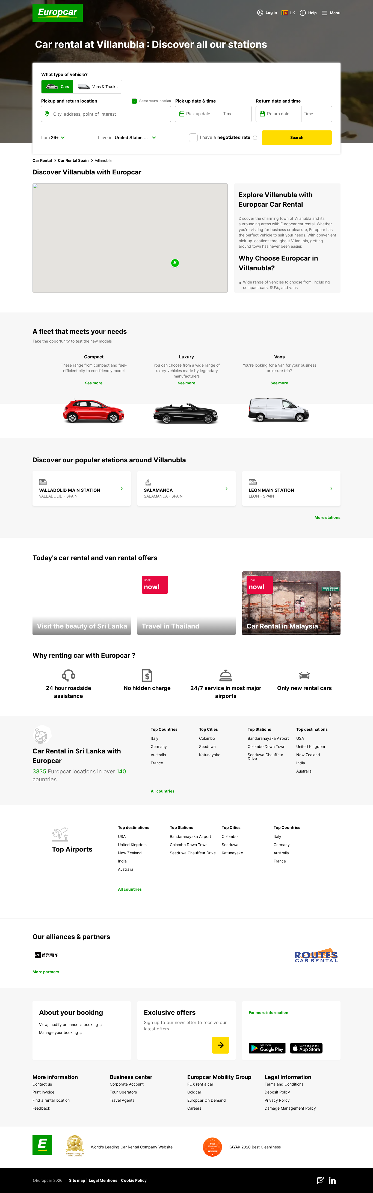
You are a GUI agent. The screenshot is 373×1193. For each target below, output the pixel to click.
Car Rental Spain (73, 160)
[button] (175, 263)
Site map (77, 1180)
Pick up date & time (195, 101)
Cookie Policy (134, 1180)
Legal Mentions (103, 1180)
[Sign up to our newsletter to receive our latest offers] (220, 1045)
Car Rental (42, 160)
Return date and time (278, 101)
